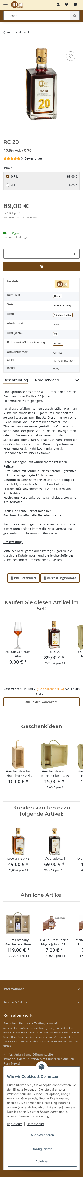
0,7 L (44, 176)
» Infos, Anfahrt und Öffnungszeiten (29, 1054)
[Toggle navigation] (5, 2)
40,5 (56, 324)
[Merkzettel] (66, 4)
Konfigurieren (42, 1149)
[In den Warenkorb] (6, 44)
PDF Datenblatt (24, 578)
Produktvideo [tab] (47, 380)
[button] (58, 4)
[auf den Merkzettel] (70, 56)
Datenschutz (35, 1124)
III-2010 (58, 343)
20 (55, 334)
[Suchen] (75, 15)
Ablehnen (42, 1161)
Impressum (14, 1124)
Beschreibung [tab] (15, 380)
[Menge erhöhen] (74, 253)
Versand (32, 217)
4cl (44, 185)
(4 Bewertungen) (32, 158)
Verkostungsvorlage (61, 578)
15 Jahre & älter (62, 315)
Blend (57, 295)
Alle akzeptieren (42, 1135)
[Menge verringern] (8, 253)
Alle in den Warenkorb (41, 702)
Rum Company (62, 305)
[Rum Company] (17, 5)
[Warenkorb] (75, 4)
